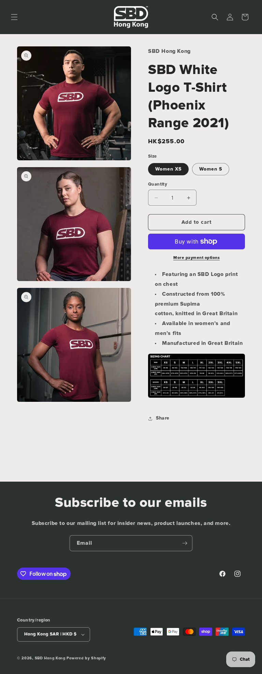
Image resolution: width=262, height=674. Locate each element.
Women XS (168, 169)
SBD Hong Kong (50, 658)
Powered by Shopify (86, 658)
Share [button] (163, 418)
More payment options (196, 258)
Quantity (157, 184)
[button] (14, 17)
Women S (210, 169)
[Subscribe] (184, 543)
